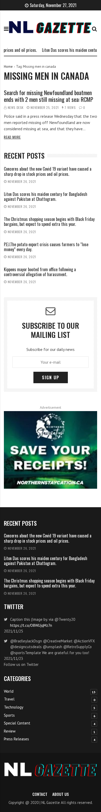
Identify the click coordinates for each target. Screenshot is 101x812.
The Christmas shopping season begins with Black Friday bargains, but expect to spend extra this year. (49, 221)
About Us (60, 794)
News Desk (16, 107)
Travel (9, 699)
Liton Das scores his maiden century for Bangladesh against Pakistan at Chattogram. (45, 196)
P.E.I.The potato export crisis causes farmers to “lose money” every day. (46, 246)
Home (8, 66)
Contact (39, 794)
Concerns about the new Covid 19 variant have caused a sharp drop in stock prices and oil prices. (47, 171)
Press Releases (16, 738)
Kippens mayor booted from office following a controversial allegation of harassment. (40, 271)
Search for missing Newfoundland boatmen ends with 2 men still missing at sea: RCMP (48, 95)
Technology (13, 707)
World (8, 691)
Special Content (17, 723)
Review (10, 731)
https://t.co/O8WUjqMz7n (31, 625)
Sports (9, 715)
